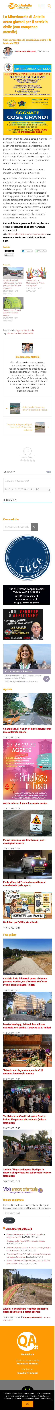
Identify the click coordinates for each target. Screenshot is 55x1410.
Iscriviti (9, 1220)
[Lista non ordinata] (21, 489)
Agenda (19, 330)
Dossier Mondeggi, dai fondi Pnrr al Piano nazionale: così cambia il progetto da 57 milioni (27, 1026)
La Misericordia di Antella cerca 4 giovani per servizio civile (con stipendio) (12, 284)
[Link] (31, 489)
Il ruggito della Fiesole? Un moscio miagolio (26, 1241)
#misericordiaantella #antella (20, 333)
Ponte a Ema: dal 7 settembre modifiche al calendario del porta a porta (24, 884)
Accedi (48, 472)
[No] (51, 1400)
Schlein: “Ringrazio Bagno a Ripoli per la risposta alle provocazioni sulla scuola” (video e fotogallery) (27, 1172)
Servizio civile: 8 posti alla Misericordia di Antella (12, 313)
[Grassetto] (5, 489)
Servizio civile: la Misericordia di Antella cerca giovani (35, 283)
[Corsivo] (9, 489)
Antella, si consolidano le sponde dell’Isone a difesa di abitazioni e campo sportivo (25, 1310)
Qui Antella (29, 330)
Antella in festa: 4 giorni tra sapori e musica (25, 803)
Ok (27, 1403)
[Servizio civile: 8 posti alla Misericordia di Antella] (13, 303)
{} (35, 489)
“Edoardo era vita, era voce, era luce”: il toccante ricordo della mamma (23, 1072)
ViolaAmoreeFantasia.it (19, 1229)
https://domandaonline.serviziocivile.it (27, 233)
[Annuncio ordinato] (18, 489)
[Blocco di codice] (28, 489)
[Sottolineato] (12, 489)
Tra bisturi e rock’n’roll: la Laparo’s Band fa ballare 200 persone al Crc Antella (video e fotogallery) (24, 1119)
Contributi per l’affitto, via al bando (20, 922)
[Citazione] (25, 489)
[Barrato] (15, 489)
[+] (37, 489)
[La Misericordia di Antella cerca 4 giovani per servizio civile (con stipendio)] (13, 273)
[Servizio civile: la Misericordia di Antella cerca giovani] (36, 273)
